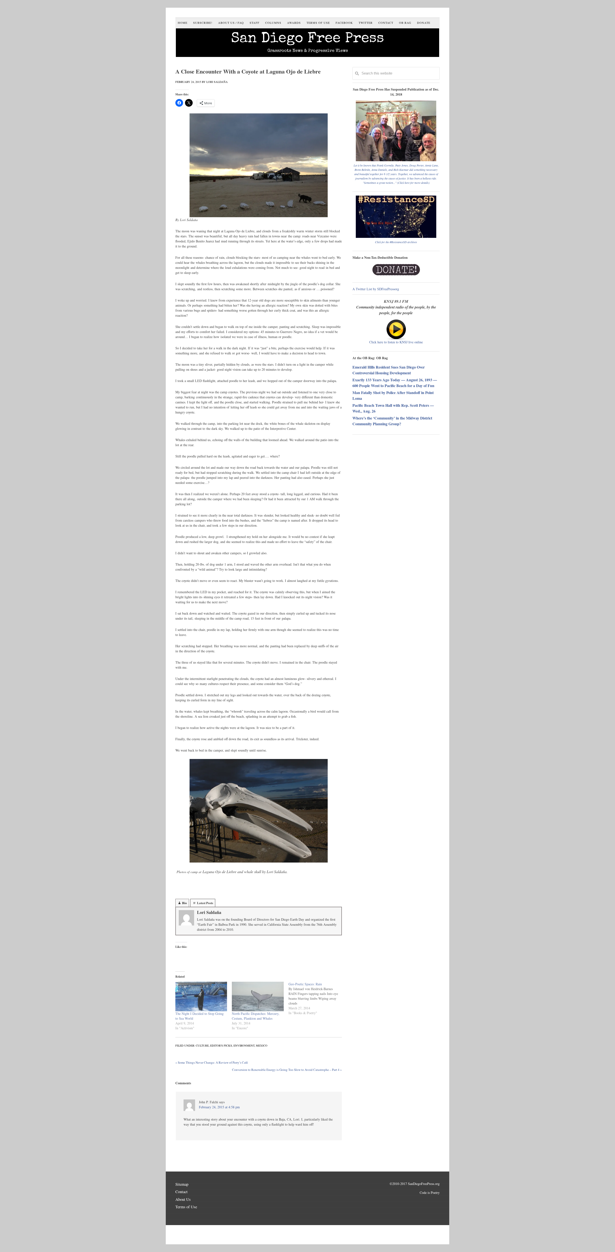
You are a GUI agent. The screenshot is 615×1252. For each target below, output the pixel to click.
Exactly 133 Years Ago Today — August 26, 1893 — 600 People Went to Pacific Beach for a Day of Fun (394, 382)
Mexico (261, 1045)
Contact (181, 1191)
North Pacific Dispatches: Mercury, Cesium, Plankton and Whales (255, 1016)
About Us (183, 1199)
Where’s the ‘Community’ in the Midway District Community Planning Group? (392, 420)
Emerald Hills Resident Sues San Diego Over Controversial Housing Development (388, 370)
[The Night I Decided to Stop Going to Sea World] (201, 996)
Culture (202, 1045)
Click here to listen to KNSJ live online (396, 342)
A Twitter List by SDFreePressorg (375, 289)
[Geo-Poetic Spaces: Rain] (317, 998)
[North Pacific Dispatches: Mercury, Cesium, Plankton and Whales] (257, 996)
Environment (244, 1045)
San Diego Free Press (307, 39)
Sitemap (181, 1184)
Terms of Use (186, 1206)
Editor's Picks (221, 1045)
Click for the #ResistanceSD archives (396, 242)
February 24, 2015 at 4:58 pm (219, 1107)
